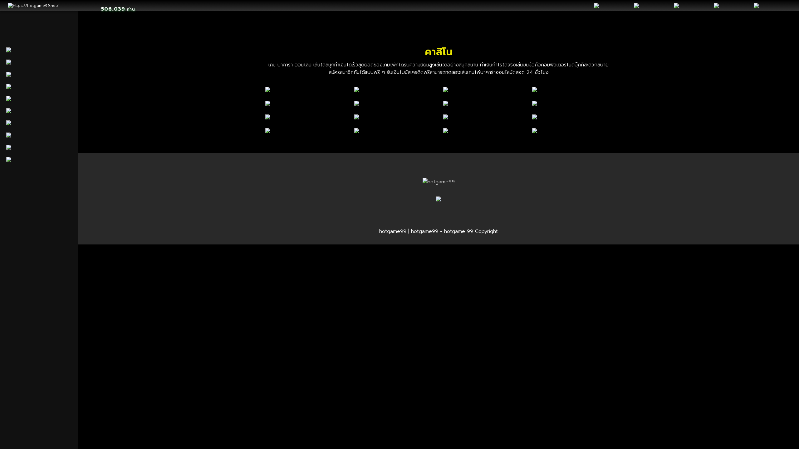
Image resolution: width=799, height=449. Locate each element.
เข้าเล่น (307, 89)
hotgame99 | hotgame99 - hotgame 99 (426, 231)
